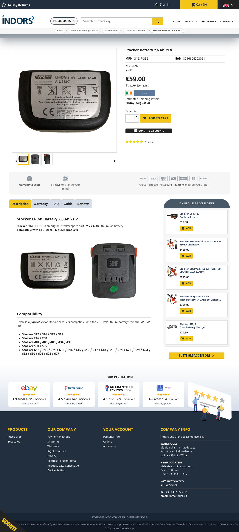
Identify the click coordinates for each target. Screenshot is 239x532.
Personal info (111, 436)
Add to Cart (155, 118)
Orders (107, 441)
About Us (190, 21)
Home (176, 21)
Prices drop (14, 436)
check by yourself (29, 403)
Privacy (51, 456)
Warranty (53, 446)
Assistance (208, 21)
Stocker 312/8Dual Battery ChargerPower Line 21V (193, 327)
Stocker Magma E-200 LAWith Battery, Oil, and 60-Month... (200, 298)
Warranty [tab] (41, 204)
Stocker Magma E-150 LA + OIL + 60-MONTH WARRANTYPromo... (200, 272)
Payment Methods (58, 436)
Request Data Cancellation (63, 465)
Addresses (109, 446)
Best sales (13, 441)
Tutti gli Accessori (197, 355)
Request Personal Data (61, 461)
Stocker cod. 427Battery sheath (189, 215)
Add (186, 228)
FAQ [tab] (56, 204)
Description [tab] (20, 204)
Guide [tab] (68, 204)
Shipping (53, 441)
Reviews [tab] (83, 204)
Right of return (56, 451)
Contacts (226, 21)
